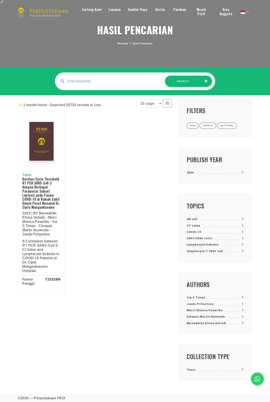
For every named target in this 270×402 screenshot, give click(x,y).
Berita (160, 9)
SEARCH (183, 81)
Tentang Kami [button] (91, 9)
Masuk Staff (201, 11)
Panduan (179, 9)
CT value (193, 225)
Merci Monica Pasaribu (205, 310)
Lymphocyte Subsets (203, 244)
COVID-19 (194, 232)
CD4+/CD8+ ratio (199, 238)
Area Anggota (226, 11)
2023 (190, 172)
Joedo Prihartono (200, 304)
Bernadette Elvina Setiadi (206, 323)
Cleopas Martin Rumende (206, 316)
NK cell (192, 219)
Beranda (122, 43)
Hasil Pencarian (142, 43)
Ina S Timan (196, 297)
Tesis (191, 369)
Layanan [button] (115, 9)
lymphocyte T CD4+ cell (205, 251)
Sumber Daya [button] (137, 9)
